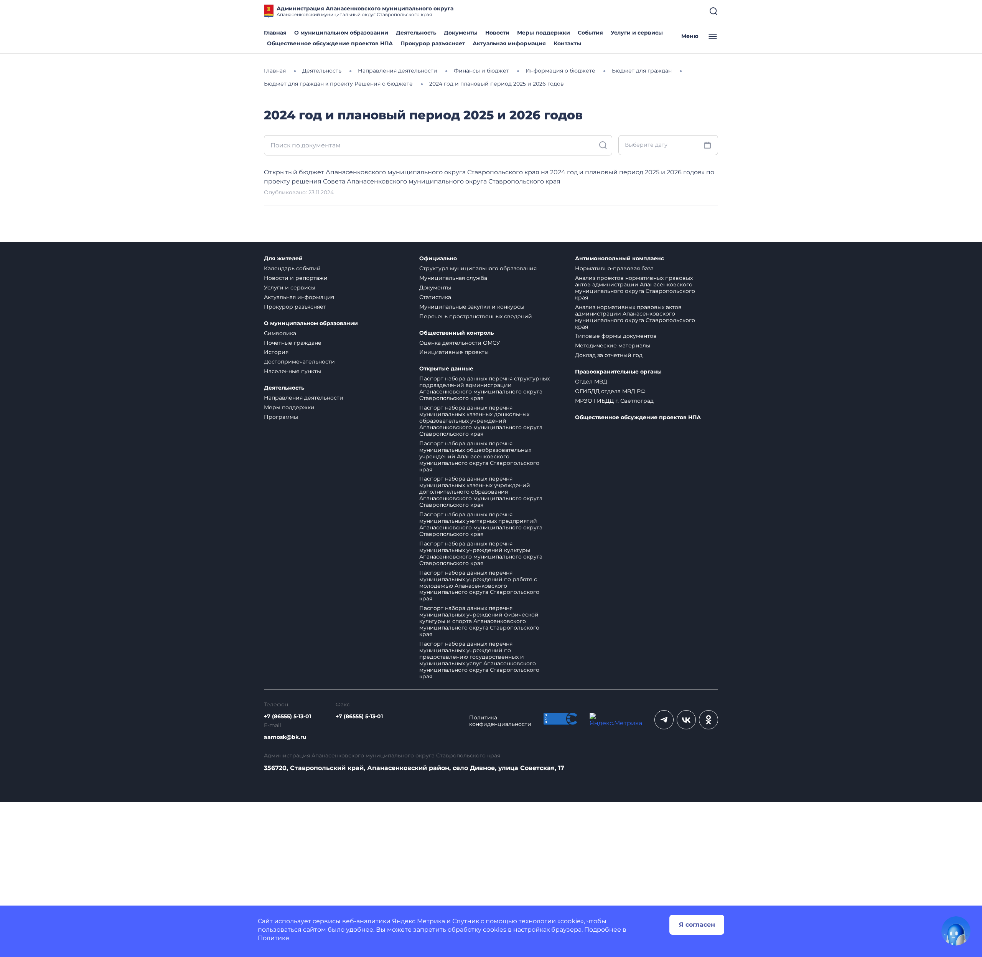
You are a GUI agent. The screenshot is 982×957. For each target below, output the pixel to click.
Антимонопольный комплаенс (619, 258)
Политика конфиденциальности (500, 720)
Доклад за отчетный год (609, 355)
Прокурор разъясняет (432, 43)
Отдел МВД (591, 381)
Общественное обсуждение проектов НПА (330, 43)
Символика (280, 333)
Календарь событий (292, 268)
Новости (497, 32)
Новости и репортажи (296, 277)
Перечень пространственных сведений (475, 316)
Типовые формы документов (616, 335)
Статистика (435, 297)
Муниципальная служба (453, 277)
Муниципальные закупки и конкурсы (471, 306)
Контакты (567, 43)
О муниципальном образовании (341, 32)
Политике (273, 938)
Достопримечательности (299, 361)
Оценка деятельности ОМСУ (459, 342)
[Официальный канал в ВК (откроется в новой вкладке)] (686, 719)
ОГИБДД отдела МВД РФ (610, 391)
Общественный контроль (456, 333)
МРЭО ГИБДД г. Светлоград (614, 400)
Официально (438, 258)
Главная (275, 32)
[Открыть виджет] (955, 930)
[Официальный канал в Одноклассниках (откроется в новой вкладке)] (708, 719)
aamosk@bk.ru (285, 737)
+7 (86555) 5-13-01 (287, 716)
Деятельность (416, 32)
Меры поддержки (543, 32)
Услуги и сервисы (637, 32)
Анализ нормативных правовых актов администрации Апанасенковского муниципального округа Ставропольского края (635, 317)
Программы (281, 416)
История (276, 352)
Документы (461, 32)
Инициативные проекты (454, 352)
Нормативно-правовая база (614, 268)
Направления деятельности (303, 397)
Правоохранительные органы (618, 372)
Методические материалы (612, 345)
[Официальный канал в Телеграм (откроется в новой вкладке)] (664, 719)
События (590, 32)
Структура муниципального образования (478, 268)
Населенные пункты (292, 371)
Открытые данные (446, 368)
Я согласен (697, 924)
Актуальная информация (509, 43)
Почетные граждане (292, 342)
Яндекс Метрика (418, 921)
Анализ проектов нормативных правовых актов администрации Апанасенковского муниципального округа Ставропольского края (635, 287)
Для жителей (283, 258)
